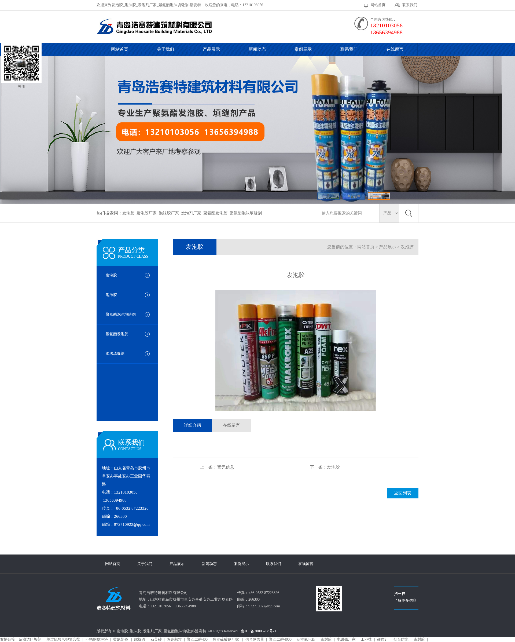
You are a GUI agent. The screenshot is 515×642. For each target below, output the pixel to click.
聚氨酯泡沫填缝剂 (246, 213)
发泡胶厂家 (147, 213)
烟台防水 (401, 639)
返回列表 (402, 493)
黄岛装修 (121, 639)
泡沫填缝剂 (115, 354)
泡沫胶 (111, 295)
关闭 (21, 87)
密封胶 (326, 639)
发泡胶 (128, 213)
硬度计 (382, 639)
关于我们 (165, 49)
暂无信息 (225, 467)
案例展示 (303, 49)
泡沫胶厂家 (169, 213)
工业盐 (366, 639)
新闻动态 (257, 49)
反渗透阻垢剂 (30, 639)
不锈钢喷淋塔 (96, 639)
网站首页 (377, 5)
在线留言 (394, 49)
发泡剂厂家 (191, 213)
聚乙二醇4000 (280, 639)
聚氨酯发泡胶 (215, 213)
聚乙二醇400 (197, 639)
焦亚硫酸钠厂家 (226, 639)
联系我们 (409, 5)
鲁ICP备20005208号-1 (258, 631)
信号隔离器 (254, 639)
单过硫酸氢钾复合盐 (63, 639)
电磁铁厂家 (346, 639)
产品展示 (211, 49)
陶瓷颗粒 (174, 639)
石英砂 (156, 639)
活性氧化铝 (306, 639)
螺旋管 (139, 639)
